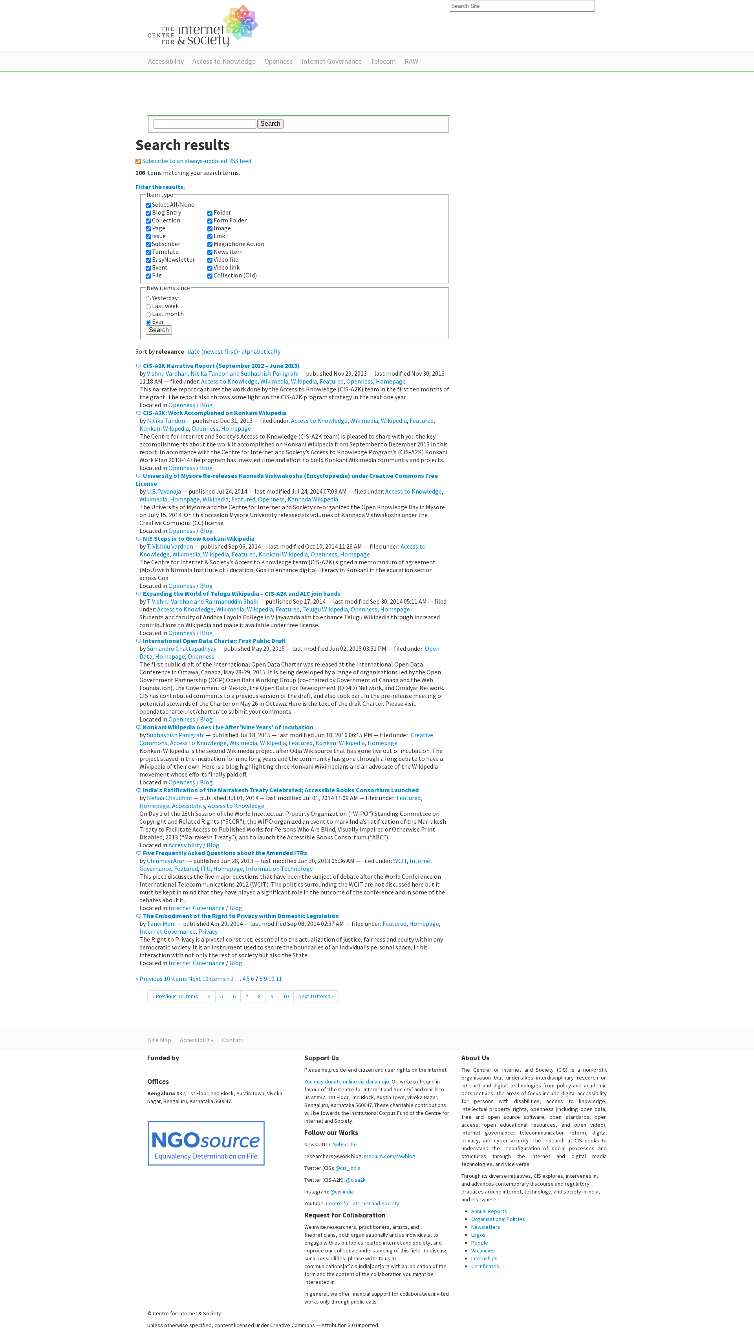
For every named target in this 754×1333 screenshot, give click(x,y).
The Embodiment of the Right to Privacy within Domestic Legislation (241, 916)
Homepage (391, 381)
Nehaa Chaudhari (169, 798)
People (479, 1242)
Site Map (159, 1040)
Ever (158, 321)
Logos (478, 1234)
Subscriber (166, 244)
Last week (165, 306)
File (157, 275)
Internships (484, 1258)
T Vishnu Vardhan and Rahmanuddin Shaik (202, 601)
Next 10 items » (209, 978)
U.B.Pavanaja (164, 491)
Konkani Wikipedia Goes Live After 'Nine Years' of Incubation (228, 727)
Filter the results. (160, 187)
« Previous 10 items (161, 978)
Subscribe (345, 1144)
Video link (227, 267)
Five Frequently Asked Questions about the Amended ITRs (225, 853)
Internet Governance (332, 61)
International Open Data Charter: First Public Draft (214, 640)
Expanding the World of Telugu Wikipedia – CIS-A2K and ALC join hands (241, 593)
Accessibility (166, 61)
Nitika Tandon (166, 420)
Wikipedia (304, 381)
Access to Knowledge (224, 61)
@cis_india (348, 1167)
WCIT (400, 861)
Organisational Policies (498, 1219)
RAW (411, 61)
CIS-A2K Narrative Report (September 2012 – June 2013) (221, 365)
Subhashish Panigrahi (176, 735)
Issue (159, 236)
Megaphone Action (239, 244)
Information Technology (279, 868)
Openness (278, 61)
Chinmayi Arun (166, 861)
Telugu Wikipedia (325, 609)
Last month (168, 314)
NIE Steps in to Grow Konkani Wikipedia (198, 538)
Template (165, 251)
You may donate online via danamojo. (347, 1081)
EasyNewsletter (173, 259)
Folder (222, 212)
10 (271, 978)
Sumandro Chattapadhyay (181, 648)
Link (219, 236)
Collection (166, 220)
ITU (205, 868)
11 (279, 978)
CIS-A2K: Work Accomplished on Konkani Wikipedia (214, 413)
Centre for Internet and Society (362, 1203)
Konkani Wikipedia (164, 428)
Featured (332, 381)
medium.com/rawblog (389, 1156)
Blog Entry (166, 212)
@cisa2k (356, 1179)
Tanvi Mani (161, 923)
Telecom (383, 61)
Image (222, 228)
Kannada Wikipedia (312, 499)
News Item (228, 251)
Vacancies (483, 1250)
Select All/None (173, 204)
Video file (226, 259)
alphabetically (261, 351)
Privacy (208, 931)
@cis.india (342, 1191)
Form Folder (230, 220)
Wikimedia (274, 381)
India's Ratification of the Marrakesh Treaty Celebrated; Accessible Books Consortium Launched (281, 790)
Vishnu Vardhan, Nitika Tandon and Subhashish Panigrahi (222, 373)
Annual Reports (489, 1211)
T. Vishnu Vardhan (170, 546)
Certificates (485, 1266)
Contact (233, 1040)
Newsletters (485, 1226)
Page (158, 228)
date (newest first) (213, 351)
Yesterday (165, 298)
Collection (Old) (235, 275)
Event (160, 267)
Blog (206, 405)
